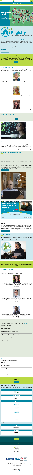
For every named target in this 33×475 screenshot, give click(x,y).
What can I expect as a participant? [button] (6, 337)
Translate (21, 470)
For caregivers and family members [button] (6, 368)
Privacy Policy (13, 470)
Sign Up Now (16, 439)
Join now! (16, 62)
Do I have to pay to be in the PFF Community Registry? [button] (9, 343)
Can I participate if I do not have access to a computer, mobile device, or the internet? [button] (14, 349)
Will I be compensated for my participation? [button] (8, 346)
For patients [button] (3, 362)
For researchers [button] (3, 371)
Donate (32, 1)
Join (3, 20)
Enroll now (3, 49)
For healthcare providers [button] (5, 374)
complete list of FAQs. (25, 323)
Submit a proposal (16, 267)
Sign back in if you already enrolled (17, 64)
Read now (16, 118)
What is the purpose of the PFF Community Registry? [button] (9, 331)
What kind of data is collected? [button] (5, 328)
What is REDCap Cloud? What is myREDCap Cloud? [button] (8, 340)
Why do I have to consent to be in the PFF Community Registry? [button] (11, 334)
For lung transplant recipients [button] (5, 365)
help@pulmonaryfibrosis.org (16, 451)
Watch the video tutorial (5, 231)
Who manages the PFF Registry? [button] (6, 325)
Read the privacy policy (5, 170)
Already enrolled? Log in (5, 52)
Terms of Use (17, 470)
